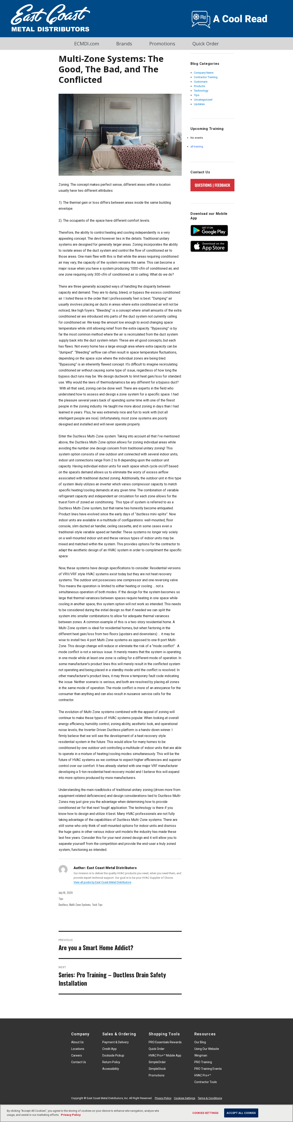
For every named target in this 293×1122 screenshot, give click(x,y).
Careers (76, 1055)
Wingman (200, 1055)
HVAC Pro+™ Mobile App (165, 1055)
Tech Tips (97, 904)
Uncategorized (203, 99)
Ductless (63, 904)
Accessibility (110, 1068)
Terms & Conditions (210, 1098)
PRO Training (203, 1062)
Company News (203, 72)
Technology (201, 90)
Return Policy (111, 1062)
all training (196, 146)
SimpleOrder (157, 1062)
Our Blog (200, 1042)
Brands (124, 43)
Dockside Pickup (113, 1055)
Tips (61, 898)
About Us (77, 1042)
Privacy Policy (163, 1098)
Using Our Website (206, 1049)
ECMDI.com (86, 43)
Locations (77, 1049)
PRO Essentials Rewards (165, 1042)
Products (199, 86)
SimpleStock (157, 1068)
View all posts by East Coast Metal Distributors (102, 882)
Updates (199, 104)
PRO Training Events (208, 1068)
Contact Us (78, 1062)
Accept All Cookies (241, 1113)
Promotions (162, 43)
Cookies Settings (184, 1098)
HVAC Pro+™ (202, 1075)
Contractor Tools (205, 1082)
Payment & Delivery (115, 1042)
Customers (200, 81)
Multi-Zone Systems (80, 904)
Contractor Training (205, 77)
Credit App (109, 1049)
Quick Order (205, 43)
